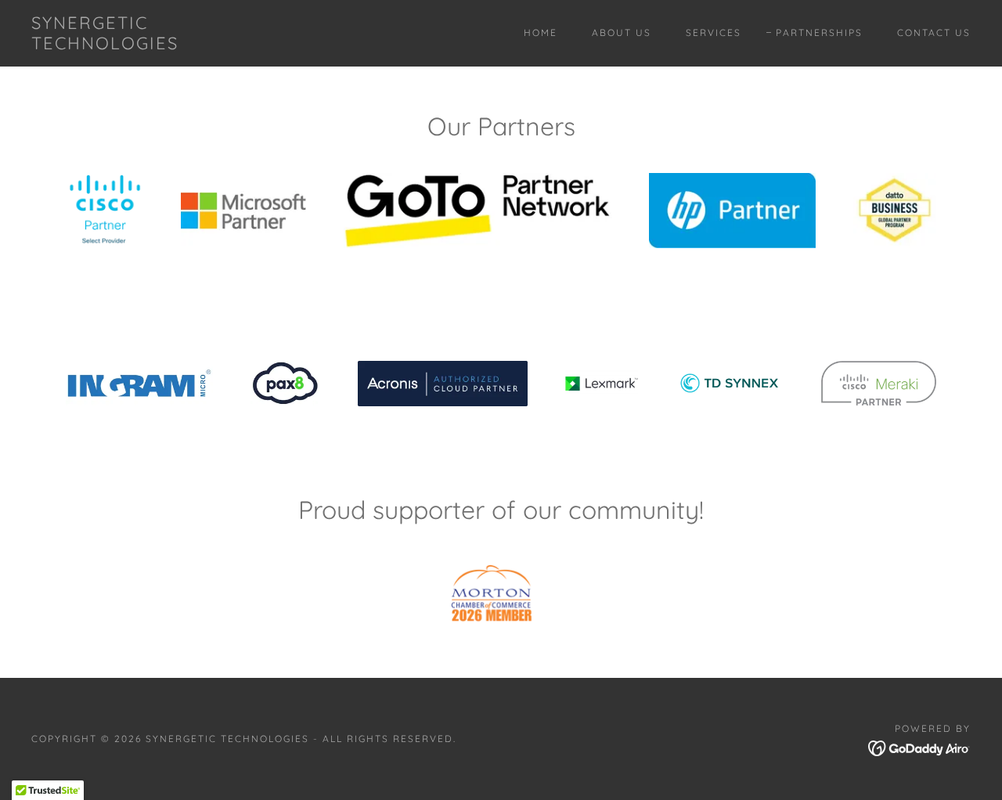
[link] (159, 44)
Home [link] (540, 32)
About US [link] (621, 32)
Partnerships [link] (819, 32)
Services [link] (713, 32)
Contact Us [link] (934, 32)
